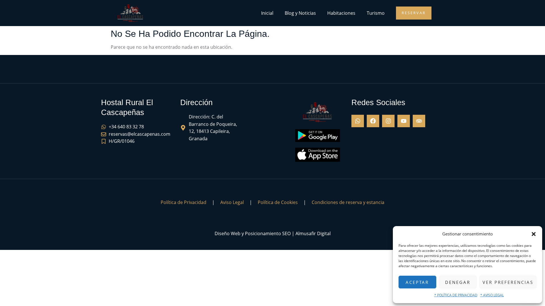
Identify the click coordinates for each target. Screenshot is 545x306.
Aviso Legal (232, 202)
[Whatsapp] (357, 121)
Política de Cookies (278, 202)
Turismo (376, 13)
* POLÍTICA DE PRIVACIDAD (455, 295)
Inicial (267, 13)
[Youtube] (403, 121)
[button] (533, 234)
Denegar (457, 282)
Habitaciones (341, 13)
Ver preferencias (508, 282)
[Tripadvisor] (419, 121)
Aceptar (417, 282)
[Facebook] (373, 121)
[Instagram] (388, 121)
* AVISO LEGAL (492, 295)
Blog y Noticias (300, 13)
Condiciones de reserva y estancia (348, 202)
